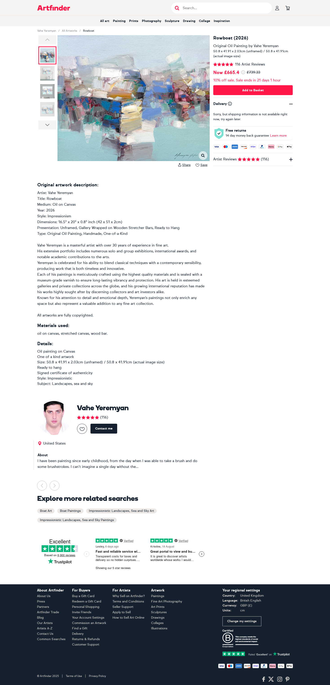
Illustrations (159, 628)
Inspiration (222, 21)
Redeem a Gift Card (86, 601)
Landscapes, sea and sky (72, 384)
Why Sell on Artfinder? (128, 596)
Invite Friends (81, 612)
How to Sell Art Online (128, 618)
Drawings (158, 618)
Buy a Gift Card (83, 596)
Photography (151, 21)
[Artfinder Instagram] (279, 679)
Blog (40, 618)
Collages (157, 623)
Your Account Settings (88, 618)
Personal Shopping (85, 607)
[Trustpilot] (256, 653)
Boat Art (46, 511)
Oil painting (47, 351)
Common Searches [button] (51, 639)
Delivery (78, 634)
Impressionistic (60, 378)
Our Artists (45, 623)
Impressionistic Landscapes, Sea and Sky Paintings (77, 520)
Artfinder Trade (48, 612)
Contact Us (45, 634)
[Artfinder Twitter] (271, 679)
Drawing (189, 21)
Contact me (103, 428)
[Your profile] (277, 8)
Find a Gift (79, 628)
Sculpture (172, 21)
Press (41, 601)
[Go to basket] (287, 8)
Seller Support (122, 607)
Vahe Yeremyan (46, 30)
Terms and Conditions (128, 601)
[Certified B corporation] (240, 638)
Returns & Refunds (86, 639)
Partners (43, 607)
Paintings (157, 596)
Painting (119, 21)
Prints (133, 21)
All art (104, 21)
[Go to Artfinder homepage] (53, 7)
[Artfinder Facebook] (263, 679)
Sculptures (159, 612)
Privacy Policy (97, 676)
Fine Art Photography (166, 601)
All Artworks (69, 30)
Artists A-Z (45, 628)
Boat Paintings (70, 511)
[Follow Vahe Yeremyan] (82, 429)
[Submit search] (177, 7)
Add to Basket (253, 90)
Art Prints (158, 607)
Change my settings (242, 621)
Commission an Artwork (89, 623)
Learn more (278, 135)
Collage (204, 21)
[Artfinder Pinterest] (288, 679)
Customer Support (85, 644)
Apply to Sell (121, 612)
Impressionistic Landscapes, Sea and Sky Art (121, 511)
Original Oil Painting (230, 46)
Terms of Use (74, 676)
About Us (44, 596)
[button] (47, 39)
